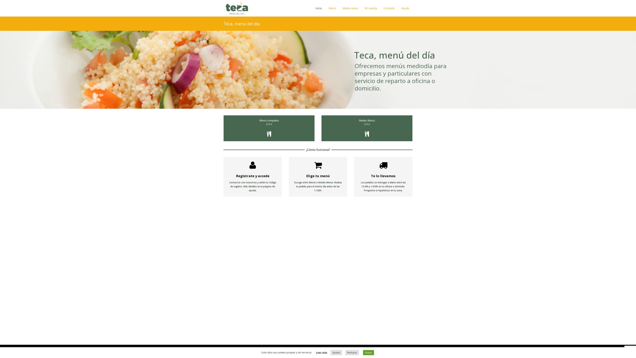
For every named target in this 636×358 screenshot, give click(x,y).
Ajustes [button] (336, 352)
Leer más (321, 352)
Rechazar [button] (352, 352)
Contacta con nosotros (243, 182)
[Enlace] (237, 8)
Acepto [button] (368, 352)
